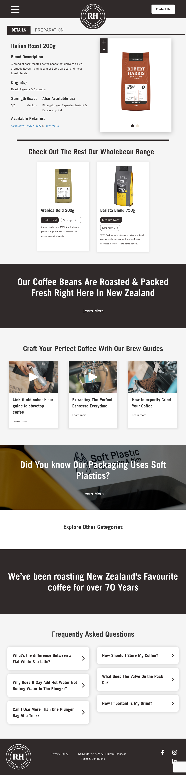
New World (52, 125)
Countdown (18, 125)
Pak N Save (34, 125)
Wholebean (117, 151)
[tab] (19, 30)
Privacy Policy (59, 753)
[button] (132, 125)
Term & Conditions (93, 758)
